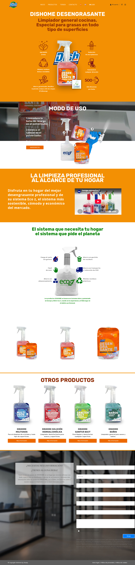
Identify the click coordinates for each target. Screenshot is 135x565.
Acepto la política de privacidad (89, 531)
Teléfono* (79, 491)
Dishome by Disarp (22, 562)
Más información (21, 441)
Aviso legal (95, 562)
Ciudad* (78, 508)
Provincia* (79, 499)
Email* (78, 482)
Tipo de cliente (81, 473)
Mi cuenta (115, 4)
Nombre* (79, 464)
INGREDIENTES (35, 147)
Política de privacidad (107, 562)
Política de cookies (121, 562)
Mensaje (79, 517)
